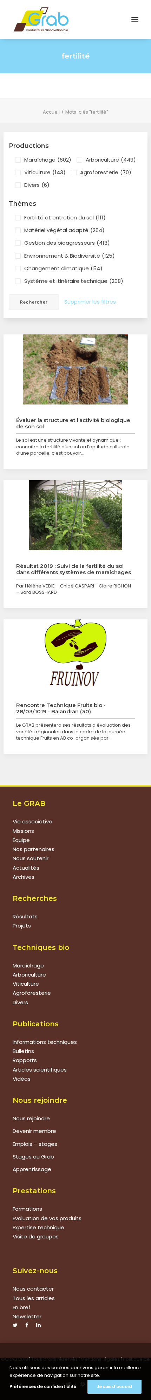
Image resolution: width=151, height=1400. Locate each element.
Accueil (51, 112)
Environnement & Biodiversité (69, 255)
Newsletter (27, 1316)
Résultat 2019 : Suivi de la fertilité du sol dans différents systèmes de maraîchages (73, 569)
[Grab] (41, 19)
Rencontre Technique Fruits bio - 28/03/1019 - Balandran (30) (61, 708)
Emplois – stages (35, 1144)
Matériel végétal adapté (64, 230)
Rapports (25, 1060)
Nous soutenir (30, 858)
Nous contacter (33, 1288)
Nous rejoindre (31, 1118)
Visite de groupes (36, 1236)
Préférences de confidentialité (42, 1386)
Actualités (26, 867)
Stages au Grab (33, 1156)
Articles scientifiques (40, 1069)
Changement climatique (63, 268)
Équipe (21, 840)
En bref (22, 1307)
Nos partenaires (33, 849)
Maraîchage (47, 159)
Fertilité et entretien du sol (65, 217)
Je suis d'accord (114, 1386)
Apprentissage (32, 1169)
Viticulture (45, 172)
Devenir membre (34, 1131)
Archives (23, 877)
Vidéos (22, 1078)
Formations (27, 1208)
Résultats (25, 916)
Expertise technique (38, 1227)
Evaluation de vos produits (47, 1218)
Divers (37, 185)
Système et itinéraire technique (73, 281)
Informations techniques (45, 1042)
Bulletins (23, 1051)
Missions (23, 831)
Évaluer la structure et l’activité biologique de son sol (73, 423)
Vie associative (32, 821)
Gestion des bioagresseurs (67, 242)
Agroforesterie (105, 172)
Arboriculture (111, 159)
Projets (22, 925)
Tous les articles (34, 1298)
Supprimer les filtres (90, 301)
